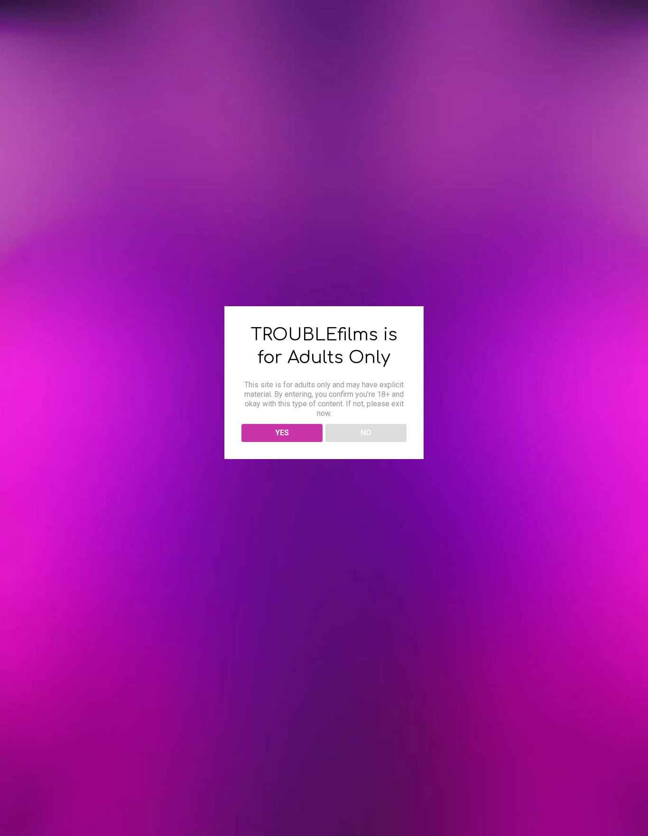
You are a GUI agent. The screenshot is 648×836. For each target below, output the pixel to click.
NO (366, 432)
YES (282, 432)
